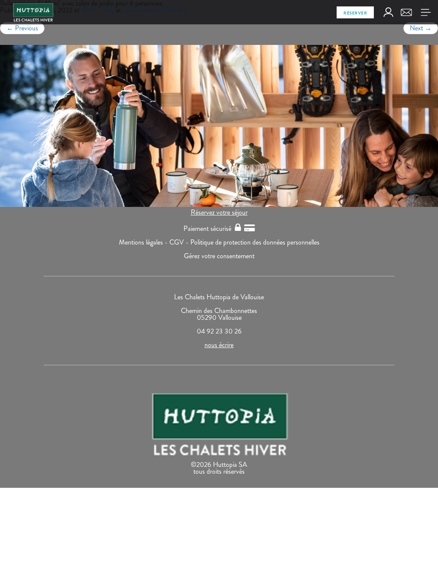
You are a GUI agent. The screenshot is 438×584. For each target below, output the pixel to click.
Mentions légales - (144, 242)
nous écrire (219, 345)
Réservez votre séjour (219, 212)
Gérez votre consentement (219, 256)
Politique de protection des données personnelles (255, 242)
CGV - (179, 242)
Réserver (355, 13)
